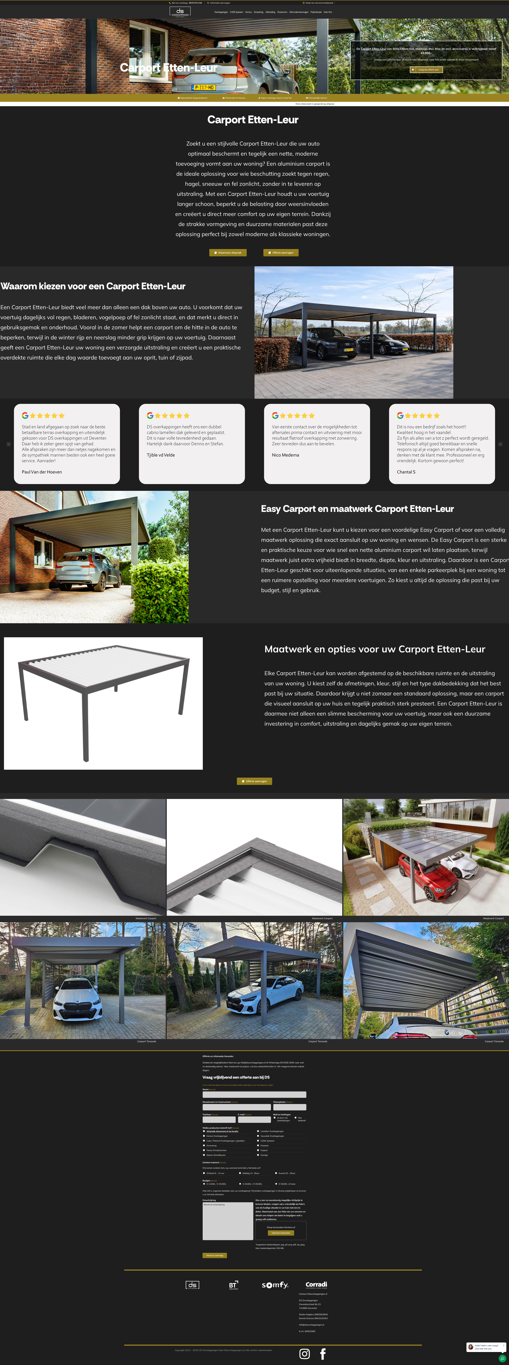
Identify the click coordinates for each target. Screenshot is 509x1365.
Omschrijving (209, 1200)
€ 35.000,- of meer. (287, 1184)
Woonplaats (283, 1102)
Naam (209, 1089)
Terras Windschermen (217, 1150)
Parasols (265, 1145)
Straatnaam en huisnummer (220, 1102)
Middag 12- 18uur (251, 1173)
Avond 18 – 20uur (287, 1173)
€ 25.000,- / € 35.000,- (253, 1184)
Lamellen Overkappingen (272, 1131)
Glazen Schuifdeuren (216, 1155)
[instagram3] (323, 1349)
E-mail (244, 1114)
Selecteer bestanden (281, 1233)
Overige (264, 1155)
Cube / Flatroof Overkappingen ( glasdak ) (226, 1141)
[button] (9, 444)
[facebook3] (304, 1349)
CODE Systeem (267, 1141)
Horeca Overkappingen (217, 1136)
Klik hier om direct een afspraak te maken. (324, 103)
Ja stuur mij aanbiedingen (283, 1119)
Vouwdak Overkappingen (272, 1136)
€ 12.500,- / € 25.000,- (217, 1184)
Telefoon (210, 1114)
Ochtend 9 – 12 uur (215, 1173)
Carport (264, 1150)
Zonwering (211, 1145)
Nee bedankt (302, 1119)
